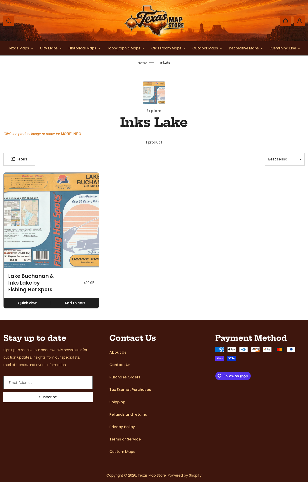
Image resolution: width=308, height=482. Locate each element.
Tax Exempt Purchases (130, 389)
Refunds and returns (128, 414)
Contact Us (119, 364)
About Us (117, 352)
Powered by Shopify (185, 475)
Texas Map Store (152, 475)
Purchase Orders (124, 377)
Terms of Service (125, 439)
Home (142, 62)
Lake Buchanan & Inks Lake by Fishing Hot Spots (31, 283)
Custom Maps (122, 451)
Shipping (117, 402)
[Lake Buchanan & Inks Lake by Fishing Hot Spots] (51, 220)
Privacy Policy (122, 426)
